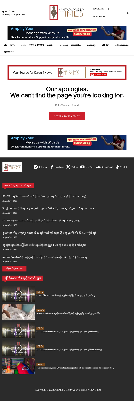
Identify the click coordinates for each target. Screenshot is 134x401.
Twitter (74, 167)
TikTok (123, 167)
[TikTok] (117, 167)
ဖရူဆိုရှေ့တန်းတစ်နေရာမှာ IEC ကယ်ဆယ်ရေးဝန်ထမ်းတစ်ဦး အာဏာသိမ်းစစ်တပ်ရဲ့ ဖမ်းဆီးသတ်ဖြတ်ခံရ (75, 368)
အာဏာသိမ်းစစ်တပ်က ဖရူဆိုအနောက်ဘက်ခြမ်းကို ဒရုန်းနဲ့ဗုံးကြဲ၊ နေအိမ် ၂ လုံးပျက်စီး (68, 313)
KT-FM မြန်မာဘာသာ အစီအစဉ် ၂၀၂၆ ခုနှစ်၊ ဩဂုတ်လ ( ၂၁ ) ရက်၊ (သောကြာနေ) (67, 331)
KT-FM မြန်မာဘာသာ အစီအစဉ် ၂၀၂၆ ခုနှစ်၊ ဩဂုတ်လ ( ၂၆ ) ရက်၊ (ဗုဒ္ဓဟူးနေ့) (41, 220)
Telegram (43, 167)
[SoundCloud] (98, 167)
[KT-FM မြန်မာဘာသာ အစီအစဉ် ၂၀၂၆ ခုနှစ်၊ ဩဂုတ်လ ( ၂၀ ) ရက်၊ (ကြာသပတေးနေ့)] (18, 348)
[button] (128, 13)
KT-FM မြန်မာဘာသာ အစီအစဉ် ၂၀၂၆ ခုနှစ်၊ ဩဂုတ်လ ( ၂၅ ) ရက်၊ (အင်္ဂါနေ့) (65, 295)
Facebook (59, 167)
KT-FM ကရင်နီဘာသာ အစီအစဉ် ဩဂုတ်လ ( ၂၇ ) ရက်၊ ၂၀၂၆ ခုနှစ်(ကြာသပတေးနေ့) (44, 196)
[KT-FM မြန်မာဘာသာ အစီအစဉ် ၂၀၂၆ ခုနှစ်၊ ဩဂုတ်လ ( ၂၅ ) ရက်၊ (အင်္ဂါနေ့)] (18, 294)
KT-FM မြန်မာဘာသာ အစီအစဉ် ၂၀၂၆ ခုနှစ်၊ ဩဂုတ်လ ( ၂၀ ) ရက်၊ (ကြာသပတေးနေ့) (69, 349)
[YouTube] (82, 167)
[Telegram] (36, 167)
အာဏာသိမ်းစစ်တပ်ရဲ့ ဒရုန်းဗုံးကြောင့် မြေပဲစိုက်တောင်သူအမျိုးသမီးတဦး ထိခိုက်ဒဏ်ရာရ (44, 257)
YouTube (89, 167)
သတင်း (40, 310)
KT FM (40, 292)
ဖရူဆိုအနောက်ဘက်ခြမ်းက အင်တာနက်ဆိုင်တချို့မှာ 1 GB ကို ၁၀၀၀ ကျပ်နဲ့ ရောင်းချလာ (44, 245)
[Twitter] (68, 167)
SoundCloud (107, 167)
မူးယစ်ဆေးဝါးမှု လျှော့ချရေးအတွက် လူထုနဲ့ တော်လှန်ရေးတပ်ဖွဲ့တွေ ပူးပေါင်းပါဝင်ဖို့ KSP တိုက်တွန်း (49, 233)
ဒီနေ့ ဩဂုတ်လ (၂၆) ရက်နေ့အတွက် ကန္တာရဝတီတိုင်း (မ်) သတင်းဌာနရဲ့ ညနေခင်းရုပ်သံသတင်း (48, 208)
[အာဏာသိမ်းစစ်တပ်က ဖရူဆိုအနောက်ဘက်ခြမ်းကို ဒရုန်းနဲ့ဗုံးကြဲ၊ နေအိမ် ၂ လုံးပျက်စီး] (18, 312)
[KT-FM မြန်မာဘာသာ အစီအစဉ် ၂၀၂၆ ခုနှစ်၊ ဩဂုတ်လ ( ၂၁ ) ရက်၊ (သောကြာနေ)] (18, 330)
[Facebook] (52, 167)
